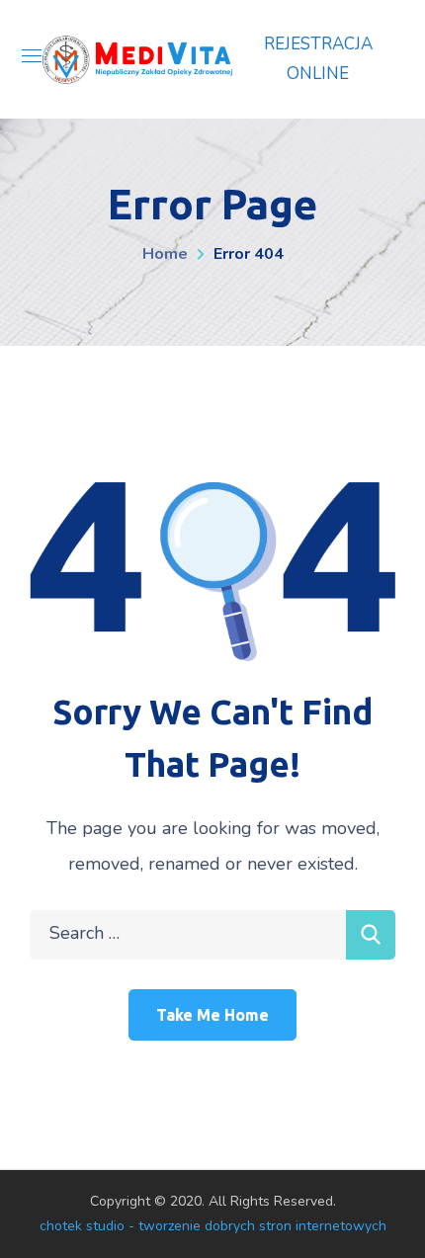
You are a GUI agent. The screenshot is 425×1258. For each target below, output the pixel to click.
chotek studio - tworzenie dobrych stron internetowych (213, 1225)
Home (165, 254)
